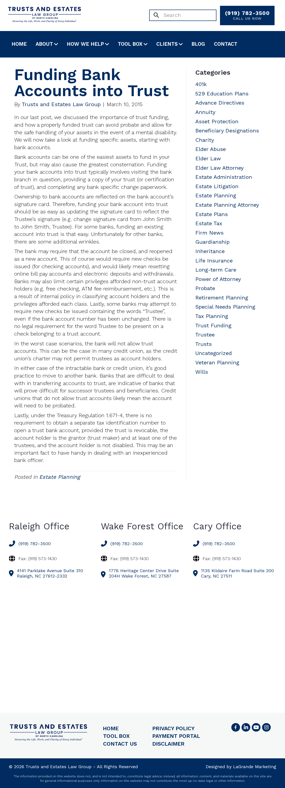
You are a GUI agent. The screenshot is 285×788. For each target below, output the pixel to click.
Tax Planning (211, 316)
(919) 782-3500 (247, 15)
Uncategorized (213, 353)
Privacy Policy (173, 728)
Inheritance (210, 251)
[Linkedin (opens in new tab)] (246, 727)
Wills (201, 372)
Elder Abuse (210, 149)
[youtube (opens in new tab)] (256, 727)
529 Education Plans (221, 94)
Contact (225, 44)
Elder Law (208, 158)
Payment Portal (176, 736)
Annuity (205, 112)
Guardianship (212, 242)
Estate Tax (208, 223)
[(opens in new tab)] (266, 727)
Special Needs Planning (225, 307)
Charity (204, 140)
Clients (167, 44)
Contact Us (120, 744)
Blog (198, 44)
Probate (205, 288)
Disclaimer (168, 744)
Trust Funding (213, 325)
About (44, 44)
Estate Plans (211, 214)
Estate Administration (223, 177)
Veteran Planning (217, 362)
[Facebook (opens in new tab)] (235, 727)
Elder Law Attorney (219, 168)
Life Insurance (214, 261)
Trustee (205, 335)
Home (19, 44)
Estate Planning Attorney (227, 205)
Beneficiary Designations (227, 131)
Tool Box (130, 44)
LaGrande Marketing (254, 766)
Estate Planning (59, 477)
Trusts (203, 344)
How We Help (85, 44)
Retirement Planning (221, 298)
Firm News (209, 233)
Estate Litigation (216, 186)
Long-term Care (215, 270)
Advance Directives (219, 103)
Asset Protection (216, 121)
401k (201, 84)
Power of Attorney (218, 279)
